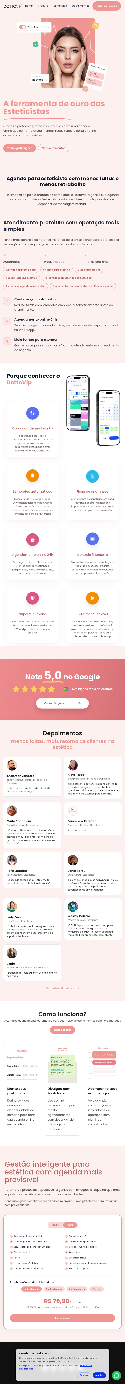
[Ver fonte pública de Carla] (12, 953)
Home (29, 6)
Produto (43, 6)
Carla (11, 964)
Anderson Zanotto (20, 776)
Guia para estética (89, 269)
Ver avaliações (54, 703)
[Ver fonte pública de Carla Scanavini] (12, 810)
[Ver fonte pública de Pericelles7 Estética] (73, 810)
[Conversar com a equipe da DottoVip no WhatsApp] (116, 1375)
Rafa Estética (17, 871)
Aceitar (99, 1375)
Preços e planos (103, 286)
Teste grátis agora (19, 148)
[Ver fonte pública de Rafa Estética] (12, 860)
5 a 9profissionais (77, 1289)
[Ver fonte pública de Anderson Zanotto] (12, 765)
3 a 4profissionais (54, 1289)
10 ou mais (96, 1289)
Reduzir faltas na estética (21, 278)
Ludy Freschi (16, 917)
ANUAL (70, 1225)
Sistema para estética (56, 269)
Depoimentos (80, 6)
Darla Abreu (76, 871)
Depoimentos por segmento (70, 286)
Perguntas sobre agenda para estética (68, 278)
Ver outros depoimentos (62, 988)
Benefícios (60, 6)
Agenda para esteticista (21, 269)
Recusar (84, 1375)
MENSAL (55, 1225)
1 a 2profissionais (31, 1289)
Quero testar (62, 1030)
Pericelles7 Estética (82, 821)
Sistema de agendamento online (25, 286)
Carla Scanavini (19, 821)
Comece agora (62, 1318)
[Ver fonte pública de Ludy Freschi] (12, 906)
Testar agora (106, 6)
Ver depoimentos (53, 148)
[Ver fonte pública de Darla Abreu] (73, 860)
